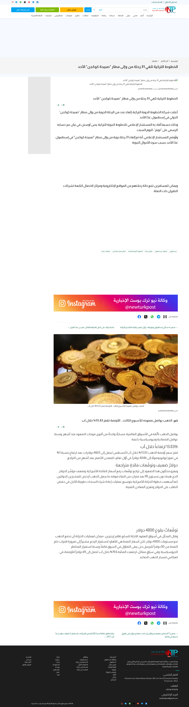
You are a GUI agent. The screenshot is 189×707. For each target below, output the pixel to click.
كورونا (114, 670)
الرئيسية (174, 61)
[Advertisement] (94, 38)
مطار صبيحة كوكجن (119, 251)
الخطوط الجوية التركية (135, 251)
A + (62, 105)
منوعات (69, 15)
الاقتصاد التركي (83, 665)
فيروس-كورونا (111, 672)
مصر (58, 672)
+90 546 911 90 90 (172, 690)
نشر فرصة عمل (22, 10)
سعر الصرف (84, 660)
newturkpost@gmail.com (168, 698)
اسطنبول (112, 662)
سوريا (57, 660)
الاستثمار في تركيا (82, 662)
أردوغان (113, 680)
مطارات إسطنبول (161, 251)
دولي (128, 15)
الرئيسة (150, 15)
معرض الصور (26, 665)
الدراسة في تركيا (82, 670)
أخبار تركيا (113, 657)
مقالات (85, 15)
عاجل (114, 677)
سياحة (112, 15)
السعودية (56, 665)
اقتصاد (120, 15)
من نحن (28, 660)
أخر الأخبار (164, 61)
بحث (88, 10)
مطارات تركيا (106, 251)
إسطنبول (173, 251)
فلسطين (56, 670)
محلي (135, 15)
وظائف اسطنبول (110, 660)
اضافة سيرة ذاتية (47, 10)
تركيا (58, 657)
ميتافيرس (58, 15)
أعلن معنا (28, 662)
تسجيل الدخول (171, 2)
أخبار (142, 15)
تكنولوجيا (95, 15)
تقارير (77, 15)
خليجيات (48, 15)
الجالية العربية (36, 15)
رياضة (104, 15)
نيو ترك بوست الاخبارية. (38, 703)
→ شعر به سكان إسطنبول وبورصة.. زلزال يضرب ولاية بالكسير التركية (149, 327)
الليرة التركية (112, 667)
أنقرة (114, 675)
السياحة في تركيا (82, 667)
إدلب (58, 662)
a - (58, 105)
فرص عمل (71, 10)
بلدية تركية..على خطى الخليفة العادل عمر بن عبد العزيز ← (91, 327)
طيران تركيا (148, 251)
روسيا (57, 667)
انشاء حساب (157, 2)
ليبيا (58, 675)
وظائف (85, 657)
